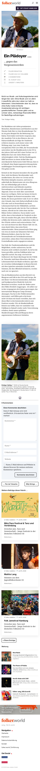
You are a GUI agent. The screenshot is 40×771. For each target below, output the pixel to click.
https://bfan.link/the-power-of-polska (25, 670)
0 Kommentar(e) (14, 77)
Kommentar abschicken (25, 475)
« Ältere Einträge (9, 640)
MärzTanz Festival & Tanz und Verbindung (19, 524)
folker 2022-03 (14, 74)
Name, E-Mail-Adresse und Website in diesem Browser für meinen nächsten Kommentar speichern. (19, 467)
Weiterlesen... (8, 537)
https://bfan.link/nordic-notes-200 (25, 683)
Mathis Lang (10, 574)
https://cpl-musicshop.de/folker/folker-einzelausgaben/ (25, 656)
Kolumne (24, 74)
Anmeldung (26, 710)
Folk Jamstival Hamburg (16, 620)
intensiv (20, 50)
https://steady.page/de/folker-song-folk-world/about (25, 695)
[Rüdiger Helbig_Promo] (20, 379)
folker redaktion (15, 71)
